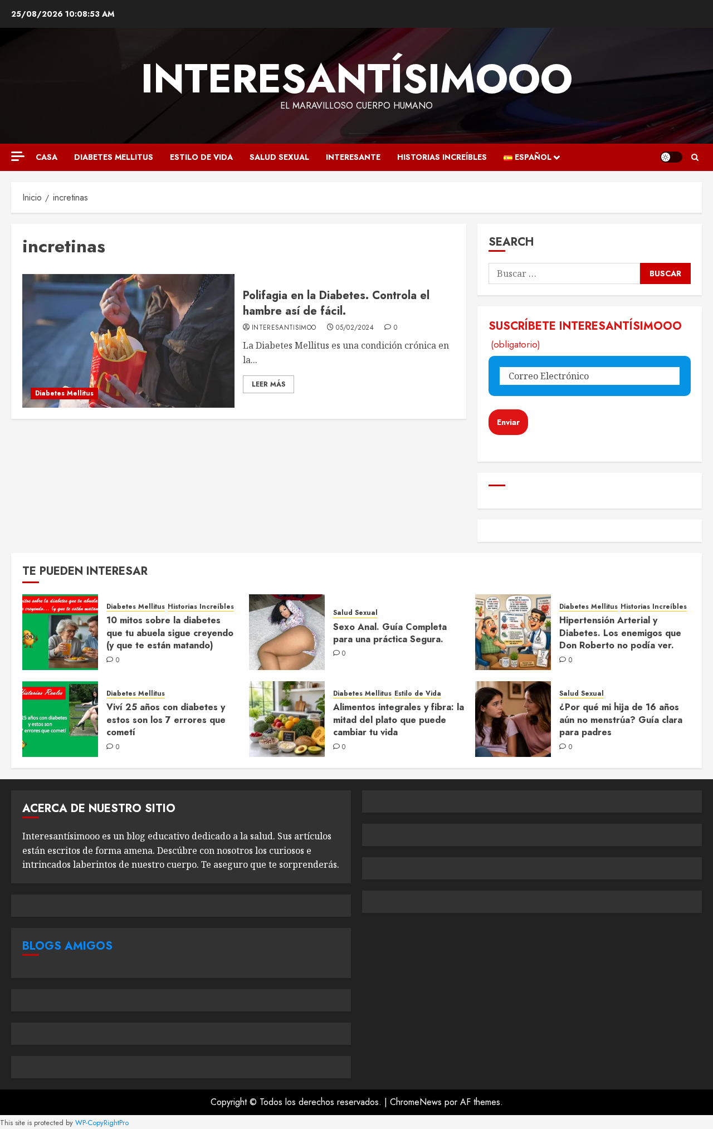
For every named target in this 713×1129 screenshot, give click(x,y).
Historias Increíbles (442, 157)
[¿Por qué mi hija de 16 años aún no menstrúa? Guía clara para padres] (513, 719)
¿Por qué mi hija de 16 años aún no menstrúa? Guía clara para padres (620, 720)
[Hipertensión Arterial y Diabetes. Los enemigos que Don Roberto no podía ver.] (513, 632)
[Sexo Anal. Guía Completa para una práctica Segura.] (287, 632)
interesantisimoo (284, 328)
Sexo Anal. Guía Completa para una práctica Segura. (390, 633)
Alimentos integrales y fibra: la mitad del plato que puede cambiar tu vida (398, 720)
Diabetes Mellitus (113, 157)
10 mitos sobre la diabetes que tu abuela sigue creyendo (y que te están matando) (169, 633)
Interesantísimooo (357, 78)
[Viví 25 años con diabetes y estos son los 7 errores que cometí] (60, 719)
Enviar (508, 422)
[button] (695, 157)
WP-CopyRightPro (102, 1122)
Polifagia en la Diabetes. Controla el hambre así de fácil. (336, 303)
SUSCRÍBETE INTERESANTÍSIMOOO (585, 334)
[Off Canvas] (18, 156)
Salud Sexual (279, 157)
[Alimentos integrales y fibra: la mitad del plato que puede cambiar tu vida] (287, 719)
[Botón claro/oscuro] (671, 157)
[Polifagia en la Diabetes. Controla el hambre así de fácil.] (128, 341)
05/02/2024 (355, 328)
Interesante (353, 157)
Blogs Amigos (67, 946)
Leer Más (268, 384)
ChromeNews (416, 1102)
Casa (46, 157)
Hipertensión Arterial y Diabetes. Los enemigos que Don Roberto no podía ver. (620, 633)
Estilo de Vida (201, 157)
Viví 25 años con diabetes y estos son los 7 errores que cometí (166, 720)
